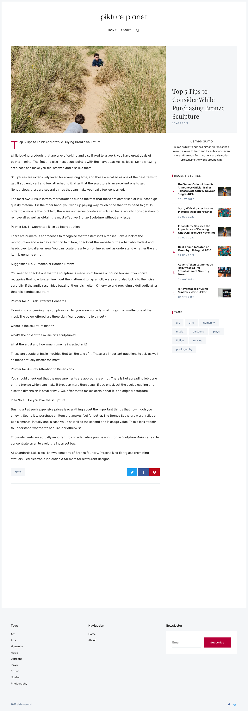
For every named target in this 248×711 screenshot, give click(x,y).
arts (191, 322)
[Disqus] (85, 538)
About (126, 30)
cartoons (198, 331)
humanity (209, 322)
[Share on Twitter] (132, 472)
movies (197, 340)
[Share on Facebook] (143, 472)
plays (18, 472)
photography (184, 349)
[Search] (137, 30)
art (178, 322)
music (179, 331)
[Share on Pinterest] (154, 472)
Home (112, 30)
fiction (180, 340)
